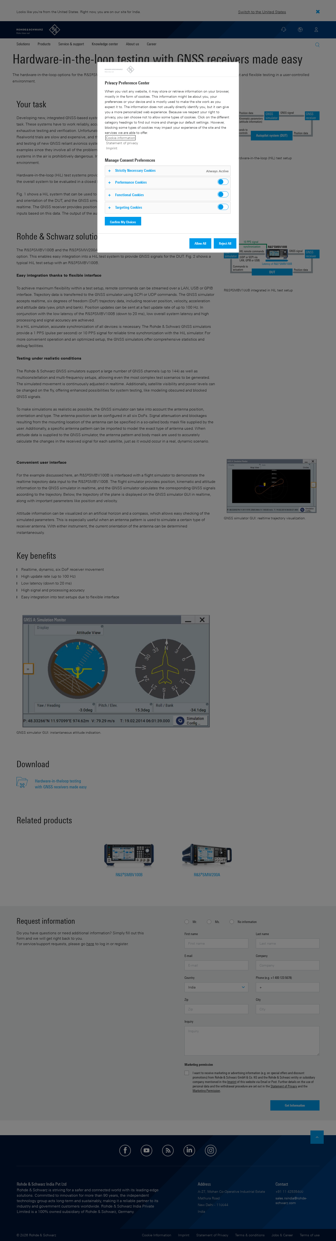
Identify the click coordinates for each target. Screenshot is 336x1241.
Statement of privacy (122, 143)
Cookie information (120, 138)
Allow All (200, 243)
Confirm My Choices (123, 222)
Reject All (225, 243)
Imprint (111, 148)
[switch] (223, 182)
